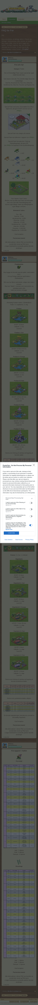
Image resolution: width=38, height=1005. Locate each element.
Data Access (19, 539)
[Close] (34, 465)
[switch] (30, 503)
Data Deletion (9, 539)
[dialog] (19, 502)
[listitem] (19, 498)
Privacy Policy (29, 539)
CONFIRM (11, 533)
